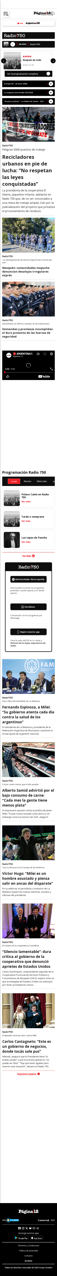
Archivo (28, 1260)
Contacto (28, 1255)
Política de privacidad (28, 1250)
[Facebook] (19, 1228)
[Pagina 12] (44, 14)
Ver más (25, 501)
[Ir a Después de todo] (12, 60)
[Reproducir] (12, 44)
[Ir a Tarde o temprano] (12, 519)
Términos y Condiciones (28, 1245)
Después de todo (32, 60)
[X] (26, 1228)
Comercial (43, 1220)
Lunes (14, 481)
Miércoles (42, 481)
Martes (27, 481)
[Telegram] (37, 1228)
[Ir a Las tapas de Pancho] (12, 540)
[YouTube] (34, 1228)
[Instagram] (23, 1228)
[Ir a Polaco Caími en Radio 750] (12, 498)
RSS (53, 1220)
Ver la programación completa (28, 73)
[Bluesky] (30, 1228)
